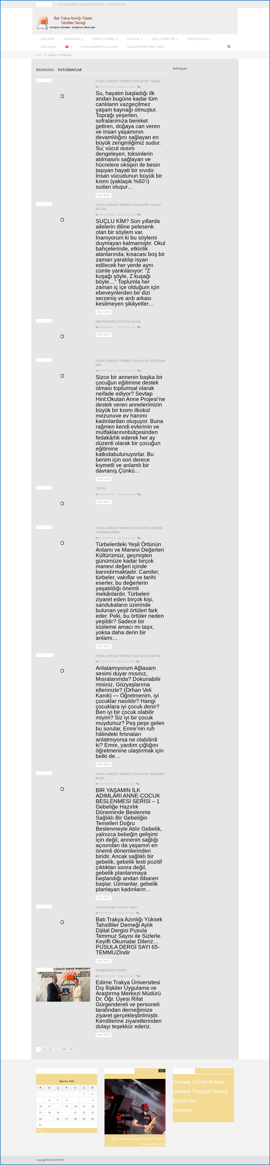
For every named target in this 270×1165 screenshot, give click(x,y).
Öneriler (183, 1110)
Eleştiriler (184, 1101)
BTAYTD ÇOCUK (197, 39)
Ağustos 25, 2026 (126, 87)
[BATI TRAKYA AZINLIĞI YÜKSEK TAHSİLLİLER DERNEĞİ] (67, 21)
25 (49, 1118)
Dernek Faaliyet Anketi (200, 1091)
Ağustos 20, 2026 (126, 370)
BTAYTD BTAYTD (107, 87)
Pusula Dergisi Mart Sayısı (145, 46)
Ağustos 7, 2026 (125, 783)
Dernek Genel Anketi (198, 1082)
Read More (104, 195)
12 (58, 1106)
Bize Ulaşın (48, 46)
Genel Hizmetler (163, 39)
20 (66, 1112)
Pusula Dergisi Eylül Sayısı (99, 46)
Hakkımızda (72, 39)
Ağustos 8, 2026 (125, 661)
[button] (163, 1070)
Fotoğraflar (44, 655)
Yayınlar (133, 39)
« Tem (39, 1130)
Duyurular (44, 80)
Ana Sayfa (47, 39)
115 (64, 1049)
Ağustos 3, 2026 (125, 913)
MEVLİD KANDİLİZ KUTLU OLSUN (77, 4)
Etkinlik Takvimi (103, 39)
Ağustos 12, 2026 (126, 538)
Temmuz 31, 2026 (125, 976)
